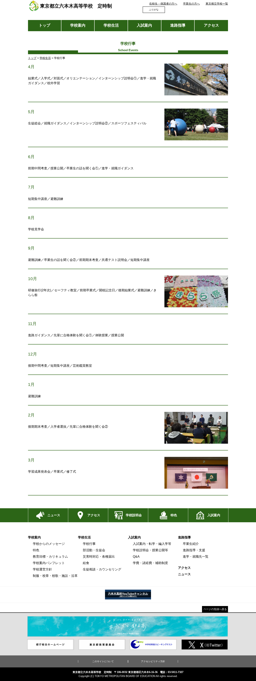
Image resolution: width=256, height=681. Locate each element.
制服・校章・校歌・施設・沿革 (55, 575)
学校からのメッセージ (49, 543)
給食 (86, 563)
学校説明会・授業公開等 (150, 550)
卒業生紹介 (191, 543)
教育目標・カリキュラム (50, 556)
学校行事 (89, 543)
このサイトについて (103, 661)
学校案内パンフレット (49, 563)
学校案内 (77, 25)
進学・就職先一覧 (195, 556)
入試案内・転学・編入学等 (152, 543)
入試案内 (144, 25)
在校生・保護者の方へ (163, 3)
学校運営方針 (42, 569)
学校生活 (111, 25)
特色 (36, 550)
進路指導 (177, 25)
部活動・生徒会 (94, 550)
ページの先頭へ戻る (215, 609)
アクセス (211, 25)
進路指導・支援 (194, 550)
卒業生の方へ (191, 3)
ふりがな (154, 9)
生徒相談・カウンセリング (102, 569)
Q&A (136, 556)
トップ (44, 25)
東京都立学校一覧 (217, 3)
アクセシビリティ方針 (153, 661)
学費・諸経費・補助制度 (150, 563)
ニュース (184, 574)
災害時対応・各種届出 (99, 556)
